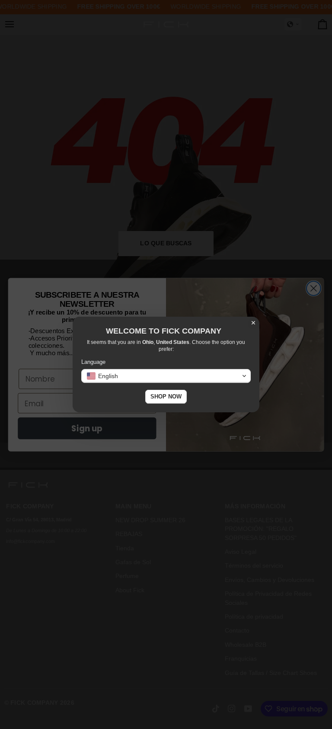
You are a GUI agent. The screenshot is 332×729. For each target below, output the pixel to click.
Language (93, 362)
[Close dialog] (253, 322)
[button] (166, 376)
